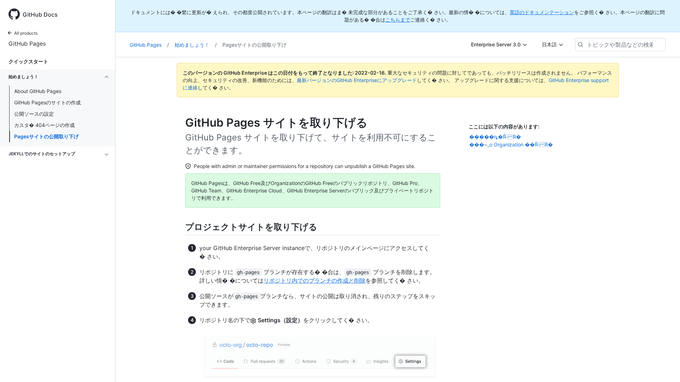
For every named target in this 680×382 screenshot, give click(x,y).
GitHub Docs (40, 14)
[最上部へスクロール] (664, 366)
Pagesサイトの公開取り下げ (46, 136)
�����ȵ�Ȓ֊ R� (495, 137)
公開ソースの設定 (34, 114)
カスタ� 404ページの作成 (44, 125)
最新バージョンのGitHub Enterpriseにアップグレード (357, 80)
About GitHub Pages (37, 91)
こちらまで (397, 20)
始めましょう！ (196, 45)
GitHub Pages (27, 43)
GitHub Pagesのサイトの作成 (47, 102)
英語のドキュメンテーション (542, 12)
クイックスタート (28, 61)
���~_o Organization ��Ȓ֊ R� (511, 144)
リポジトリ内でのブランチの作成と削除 (315, 280)
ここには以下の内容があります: (504, 126)
